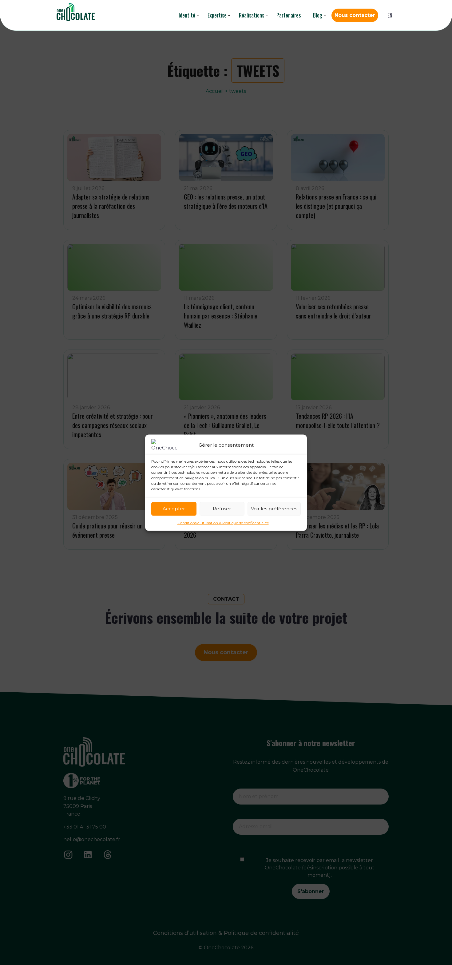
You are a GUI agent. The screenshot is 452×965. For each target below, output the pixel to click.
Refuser (222, 509)
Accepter (174, 509)
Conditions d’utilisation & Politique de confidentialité (223, 522)
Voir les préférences (274, 509)
